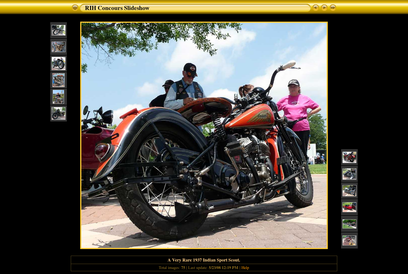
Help (245, 267)
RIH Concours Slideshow (117, 7)
